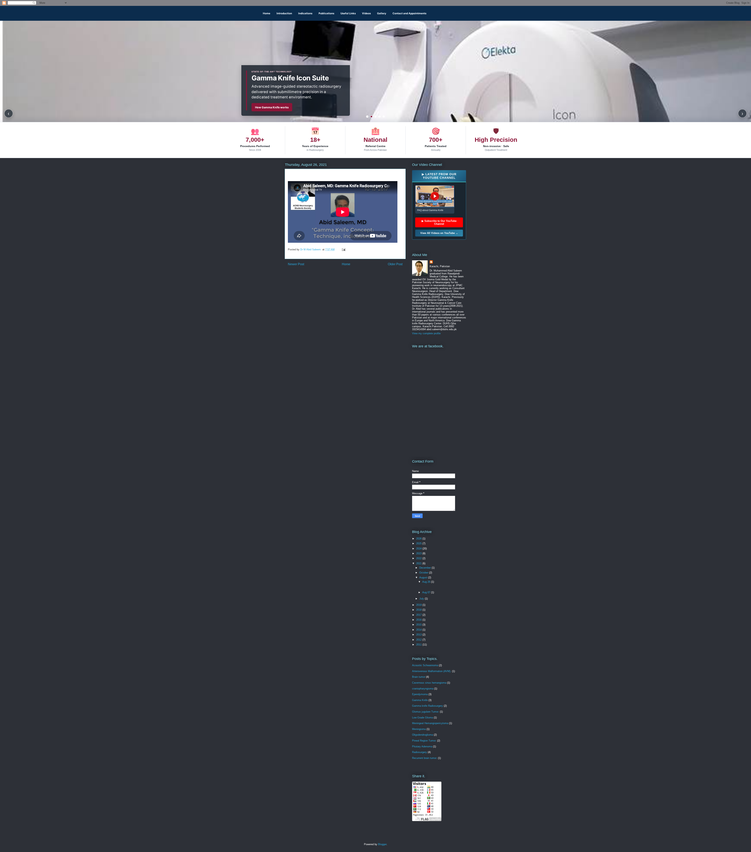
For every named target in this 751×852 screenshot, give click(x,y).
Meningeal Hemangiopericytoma (430, 723)
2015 (419, 624)
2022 (419, 558)
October (424, 572)
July (422, 598)
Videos (366, 13)
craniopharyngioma (422, 688)
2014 (419, 629)
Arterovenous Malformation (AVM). (431, 671)
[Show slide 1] (367, 116)
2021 (419, 563)
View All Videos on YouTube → (439, 233)
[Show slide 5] (384, 116)
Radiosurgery (419, 752)
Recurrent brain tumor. (424, 758)
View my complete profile (426, 333)
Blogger (382, 844)
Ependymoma (420, 694)
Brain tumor (418, 676)
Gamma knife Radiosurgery (427, 705)
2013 (419, 634)
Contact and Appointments (409, 13)
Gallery (381, 13)
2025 (419, 543)
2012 (419, 639)
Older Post (395, 264)
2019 (419, 604)
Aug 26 (426, 581)
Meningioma (419, 729)
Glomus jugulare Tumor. (425, 711)
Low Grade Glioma (422, 717)
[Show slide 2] (371, 116)
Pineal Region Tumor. (424, 740)
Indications (305, 13)
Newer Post (296, 264)
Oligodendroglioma (422, 734)
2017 (419, 614)
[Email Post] (343, 249)
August (423, 577)
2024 (419, 548)
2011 (419, 644)
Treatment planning (268, 107)
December (425, 567)
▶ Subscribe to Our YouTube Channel (439, 222)
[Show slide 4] (379, 116)
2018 (419, 609)
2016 (419, 619)
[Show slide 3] (375, 116)
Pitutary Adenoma (422, 746)
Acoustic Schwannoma (425, 665)
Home (266, 13)
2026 (419, 538)
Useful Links (348, 13)
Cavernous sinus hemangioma (429, 682)
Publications (326, 13)
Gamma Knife (420, 700)
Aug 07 (426, 592)
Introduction (284, 13)
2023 (419, 553)
